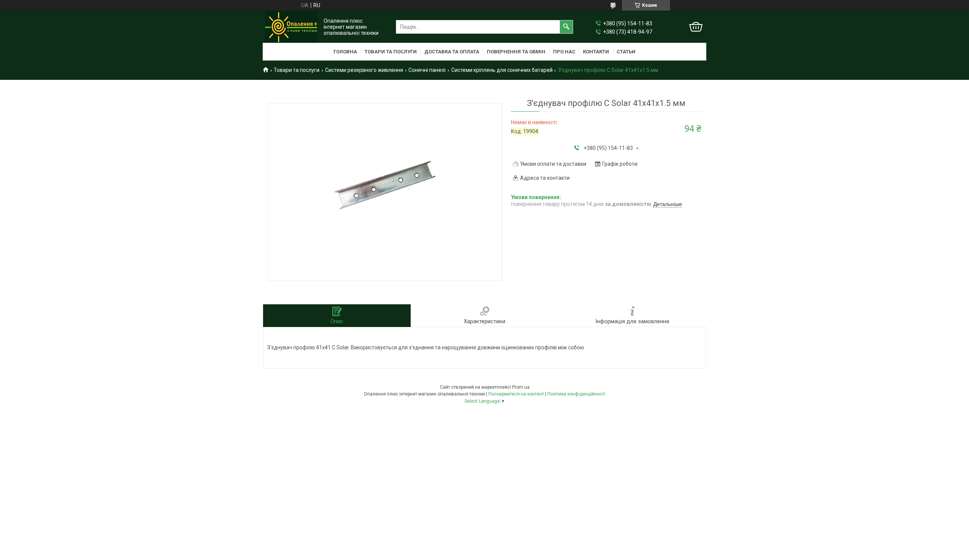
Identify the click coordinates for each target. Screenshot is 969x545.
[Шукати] (566, 26)
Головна (345, 51)
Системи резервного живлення (364, 70)
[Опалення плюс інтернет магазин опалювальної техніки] (291, 27)
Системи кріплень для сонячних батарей (502, 70)
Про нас (564, 51)
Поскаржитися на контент (516, 394)
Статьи (626, 51)
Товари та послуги (391, 51)
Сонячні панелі (427, 70)
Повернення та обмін (516, 51)
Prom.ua (521, 387)
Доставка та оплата (451, 51)
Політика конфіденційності (576, 394)
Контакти (596, 51)
